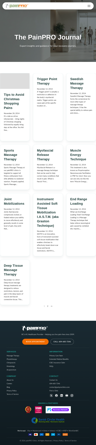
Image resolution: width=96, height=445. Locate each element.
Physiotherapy (12, 359)
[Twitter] (51, 395)
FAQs (51, 366)
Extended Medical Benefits (59, 359)
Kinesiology (11, 366)
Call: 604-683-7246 (62, 342)
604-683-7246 (54, 384)
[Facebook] (56, 395)
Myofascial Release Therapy (45, 155)
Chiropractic (11, 363)
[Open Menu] (89, 6)
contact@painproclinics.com (59, 387)
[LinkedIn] (61, 395)
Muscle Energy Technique (78, 155)
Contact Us (53, 380)
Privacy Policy (12, 391)
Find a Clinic (53, 391)
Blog (8, 387)
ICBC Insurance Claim (57, 363)
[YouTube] (67, 395)
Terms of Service (12, 394)
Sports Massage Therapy (10, 155)
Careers (9, 384)
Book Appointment (35, 342)
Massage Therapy (13, 356)
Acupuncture (11, 370)
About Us (10, 380)
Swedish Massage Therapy (77, 83)
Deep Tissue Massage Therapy (13, 270)
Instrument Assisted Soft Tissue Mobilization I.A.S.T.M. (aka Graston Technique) (48, 212)
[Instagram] (72, 395)
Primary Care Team (56, 356)
